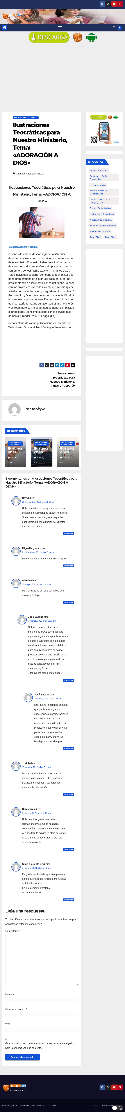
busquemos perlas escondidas (99, 177)
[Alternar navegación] (60, 27)
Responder (68, 534)
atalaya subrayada (99, 170)
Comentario (12, 931)
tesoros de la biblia (100, 231)
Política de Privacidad (111, 1105)
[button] (114, 27)
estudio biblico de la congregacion (100, 201)
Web (7, 1024)
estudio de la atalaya (100, 208)
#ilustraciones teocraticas (30, 173)
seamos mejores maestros (103, 225)
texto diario (110, 237)
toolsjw (38, 409)
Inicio (96, 1105)
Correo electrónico (16, 1009)
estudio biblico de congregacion (98, 192)
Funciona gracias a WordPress (16, 1105)
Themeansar (53, 1105)
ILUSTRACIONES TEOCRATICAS (26, 117)
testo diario (95, 237)
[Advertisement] (62, 80)
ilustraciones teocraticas (102, 214)
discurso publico (98, 185)
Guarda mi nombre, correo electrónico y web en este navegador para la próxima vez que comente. (39, 1045)
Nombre (10, 994)
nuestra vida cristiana (101, 220)
